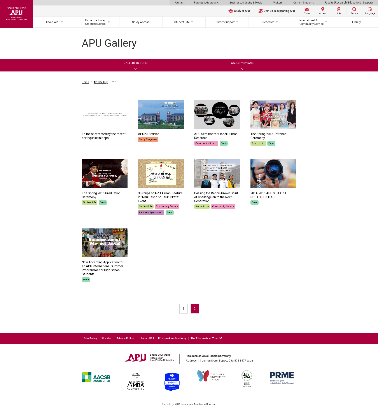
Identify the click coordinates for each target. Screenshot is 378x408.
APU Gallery (101, 82)
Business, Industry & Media (245, 2)
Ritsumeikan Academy (172, 338)
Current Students (303, 2)
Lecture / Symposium (151, 212)
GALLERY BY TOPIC (135, 62)
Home (85, 82)
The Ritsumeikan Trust (205, 338)
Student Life (182, 22)
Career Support (225, 22)
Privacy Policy (125, 338)
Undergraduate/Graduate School (95, 22)
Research (268, 22)
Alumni (179, 2)
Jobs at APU (146, 338)
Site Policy (90, 338)
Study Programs (148, 139)
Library (356, 22)
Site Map (106, 338)
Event (224, 143)
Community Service (206, 143)
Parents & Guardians (206, 2)
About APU (53, 22)
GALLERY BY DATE (242, 62)
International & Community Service (311, 22)
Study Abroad (141, 22)
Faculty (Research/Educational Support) (349, 2)
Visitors (278, 2)
